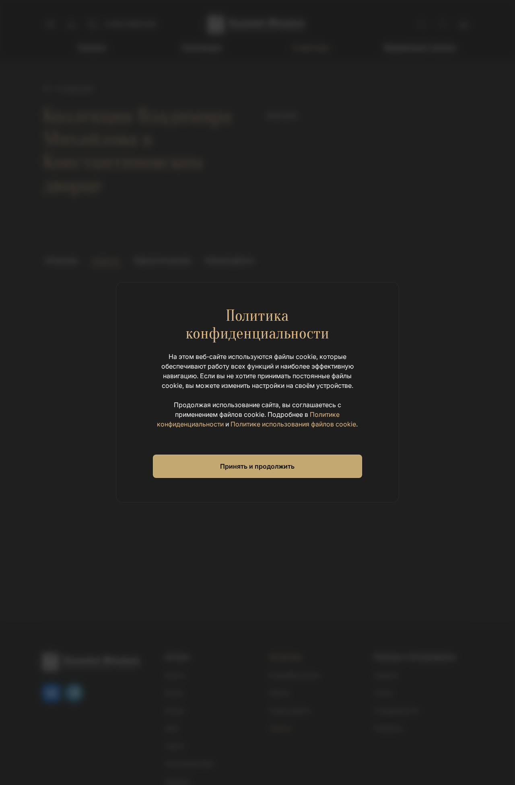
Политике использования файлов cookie (293, 424)
